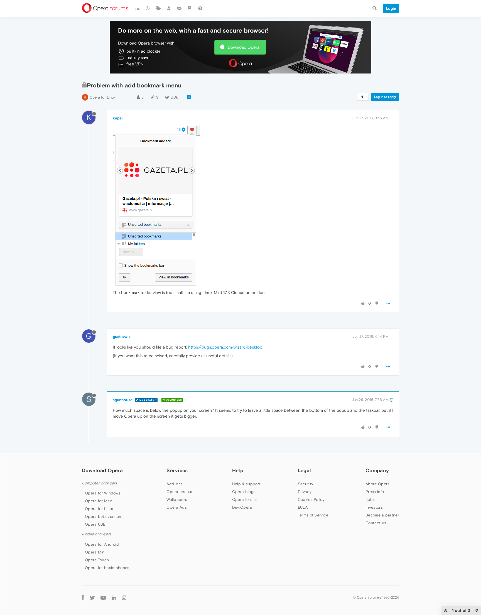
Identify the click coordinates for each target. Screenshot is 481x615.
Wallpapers (176, 499)
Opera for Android (102, 544)
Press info (374, 491)
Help (237, 470)
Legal (304, 470)
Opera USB (95, 524)
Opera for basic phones (107, 567)
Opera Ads (176, 507)
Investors (374, 507)
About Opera (377, 484)
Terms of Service (313, 515)
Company (377, 470)
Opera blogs (243, 491)
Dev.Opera (242, 507)
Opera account (180, 491)
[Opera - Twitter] (92, 597)
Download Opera (243, 47)
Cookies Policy (311, 499)
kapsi (118, 118)
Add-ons (174, 484)
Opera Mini (95, 552)
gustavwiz (122, 336)
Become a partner (382, 515)
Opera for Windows (103, 493)
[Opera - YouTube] (103, 597)
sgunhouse (122, 400)
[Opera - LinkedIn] (114, 597)
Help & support (246, 484)
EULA (303, 507)
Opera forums (245, 499)
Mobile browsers (96, 534)
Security (305, 484)
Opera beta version (103, 516)
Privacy (304, 491)
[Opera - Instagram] (124, 597)
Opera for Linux (102, 97)
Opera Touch (97, 560)
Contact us (375, 523)
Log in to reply (385, 97)
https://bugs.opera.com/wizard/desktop (225, 347)
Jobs (370, 499)
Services (177, 470)
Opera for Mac (98, 501)
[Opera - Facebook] (83, 597)
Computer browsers (99, 483)
